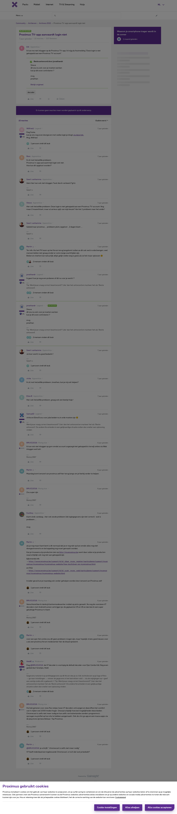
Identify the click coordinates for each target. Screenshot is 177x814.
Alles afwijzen (132, 807)
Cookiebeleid (120, 797)
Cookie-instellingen (107, 807)
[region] (88, 798)
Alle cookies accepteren (160, 807)
